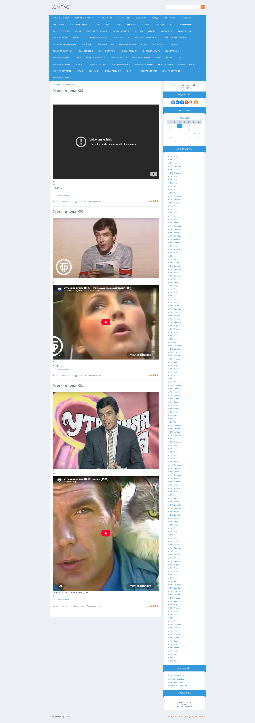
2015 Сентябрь (176, 226)
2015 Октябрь (175, 229)
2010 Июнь (174, 160)
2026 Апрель (175, 648)
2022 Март (174, 485)
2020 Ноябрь (175, 432)
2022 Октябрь (175, 508)
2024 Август (174, 581)
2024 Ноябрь (175, 591)
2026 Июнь (174, 654)
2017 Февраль (175, 283)
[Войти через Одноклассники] (196, 102)
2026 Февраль (175, 641)
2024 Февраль (175, 561)
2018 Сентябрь (176, 346)
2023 (63, 85)
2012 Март (174, 176)
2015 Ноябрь (175, 233)
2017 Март (174, 286)
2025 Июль (174, 618)
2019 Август (174, 382)
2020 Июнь (174, 415)
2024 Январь (175, 558)
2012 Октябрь (175, 200)
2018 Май (173, 332)
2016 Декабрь (175, 276)
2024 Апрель (175, 568)
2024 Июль (174, 578)
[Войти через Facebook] (182, 102)
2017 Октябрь (175, 309)
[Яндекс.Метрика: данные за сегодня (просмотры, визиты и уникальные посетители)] (197, 717)
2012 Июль (174, 190)
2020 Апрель (175, 409)
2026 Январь (175, 638)
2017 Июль (174, 299)
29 (179, 141)
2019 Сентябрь (176, 385)
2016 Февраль (175, 243)
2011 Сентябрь (175, 166)
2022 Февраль (175, 482)
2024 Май (173, 571)
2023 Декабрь (175, 555)
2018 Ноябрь (175, 352)
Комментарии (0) (96, 201)
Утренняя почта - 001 (68, 385)
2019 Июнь (174, 376)
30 (184, 141)
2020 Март (174, 405)
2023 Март (174, 525)
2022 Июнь (174, 495)
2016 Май (173, 253)
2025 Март (174, 605)
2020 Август (174, 422)
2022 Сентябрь (176, 505)
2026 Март (174, 644)
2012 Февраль (175, 173)
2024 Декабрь (175, 595)
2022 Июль (174, 498)
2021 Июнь (174, 455)
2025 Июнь (174, 615)
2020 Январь (175, 399)
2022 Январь (175, 478)
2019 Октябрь (175, 389)
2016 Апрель (175, 249)
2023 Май (173, 532)
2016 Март (174, 246)
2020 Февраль (175, 402)
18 (194, 134)
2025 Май (173, 611)
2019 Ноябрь (175, 392)
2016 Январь (175, 239)
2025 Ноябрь (175, 631)
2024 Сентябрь (176, 585)
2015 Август (174, 223)
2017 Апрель (175, 289)
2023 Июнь (174, 535)
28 (175, 141)
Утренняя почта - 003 (68, 211)
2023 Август (174, 542)
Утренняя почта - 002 (68, 90)
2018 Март (174, 326)
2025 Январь (175, 598)
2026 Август (174, 661)
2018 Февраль (175, 322)
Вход (190, 88)
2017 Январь (175, 279)
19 (199, 134)
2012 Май (173, 183)
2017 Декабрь (175, 316)
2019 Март (174, 366)
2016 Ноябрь (175, 273)
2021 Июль (174, 459)
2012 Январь (175, 170)
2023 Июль (174, 538)
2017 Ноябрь (175, 312)
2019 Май (173, 372)
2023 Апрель (175, 528)
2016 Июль (174, 259)
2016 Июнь (174, 256)
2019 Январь (175, 359)
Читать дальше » (62, 195)
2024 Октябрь (175, 588)
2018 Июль (174, 339)
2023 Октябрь (175, 548)
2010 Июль (174, 163)
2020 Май (173, 412)
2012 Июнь (174, 186)
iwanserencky (68, 201)
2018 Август (174, 342)
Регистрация (182, 88)
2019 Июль (174, 379)
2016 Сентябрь (176, 266)
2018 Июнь (174, 336)
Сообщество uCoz (177, 679)
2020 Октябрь (175, 429)
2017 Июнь (174, 296)
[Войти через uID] (173, 102)
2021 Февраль (175, 442)
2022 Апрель (175, 488)
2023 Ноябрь (175, 551)
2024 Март (174, 565)
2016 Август (174, 263)
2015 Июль (174, 219)
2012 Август (174, 193)
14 (175, 134)
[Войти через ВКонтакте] (178, 102)
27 (170, 141)
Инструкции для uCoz (178, 686)
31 (189, 141)
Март (69, 85)
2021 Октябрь (175, 468)
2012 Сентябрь (176, 196)
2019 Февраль (175, 362)
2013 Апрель (175, 206)
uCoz (187, 717)
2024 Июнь (174, 575)
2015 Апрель (175, 209)
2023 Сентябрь (176, 545)
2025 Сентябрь (176, 625)
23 (184, 137)
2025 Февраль (175, 601)
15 (179, 134)
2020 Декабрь (175, 435)
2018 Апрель (175, 329)
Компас (59, 7)
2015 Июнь (174, 216)
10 (189, 130)
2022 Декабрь (175, 515)
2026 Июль (174, 658)
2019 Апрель (175, 369)
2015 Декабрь (175, 236)
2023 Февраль (175, 522)
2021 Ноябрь (175, 472)
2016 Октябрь (175, 269)
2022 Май (173, 492)
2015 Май (173, 213)
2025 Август (174, 621)
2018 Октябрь (175, 349)
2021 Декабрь (175, 475)
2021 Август (174, 462)
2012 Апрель (175, 180)
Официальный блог (177, 676)
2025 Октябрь (175, 628)
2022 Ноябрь (175, 512)
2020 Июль (174, 419)
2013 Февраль (175, 203)
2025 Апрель (175, 608)
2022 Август (174, 502)
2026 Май (173, 651)
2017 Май (173, 293)
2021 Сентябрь (176, 465)
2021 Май (173, 452)
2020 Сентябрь (176, 425)
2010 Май (173, 156)
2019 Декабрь (175, 395)
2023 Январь (175, 518)
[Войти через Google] (191, 102)
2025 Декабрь (175, 634)
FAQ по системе (176, 682)
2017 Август (174, 302)
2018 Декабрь (175, 356)
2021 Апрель (175, 449)
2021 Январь (175, 439)
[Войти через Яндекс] (187, 102)
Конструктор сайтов (174, 717)
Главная (56, 85)
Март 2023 (184, 118)
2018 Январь (175, 319)
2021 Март (174, 445)
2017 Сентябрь (176, 306)
